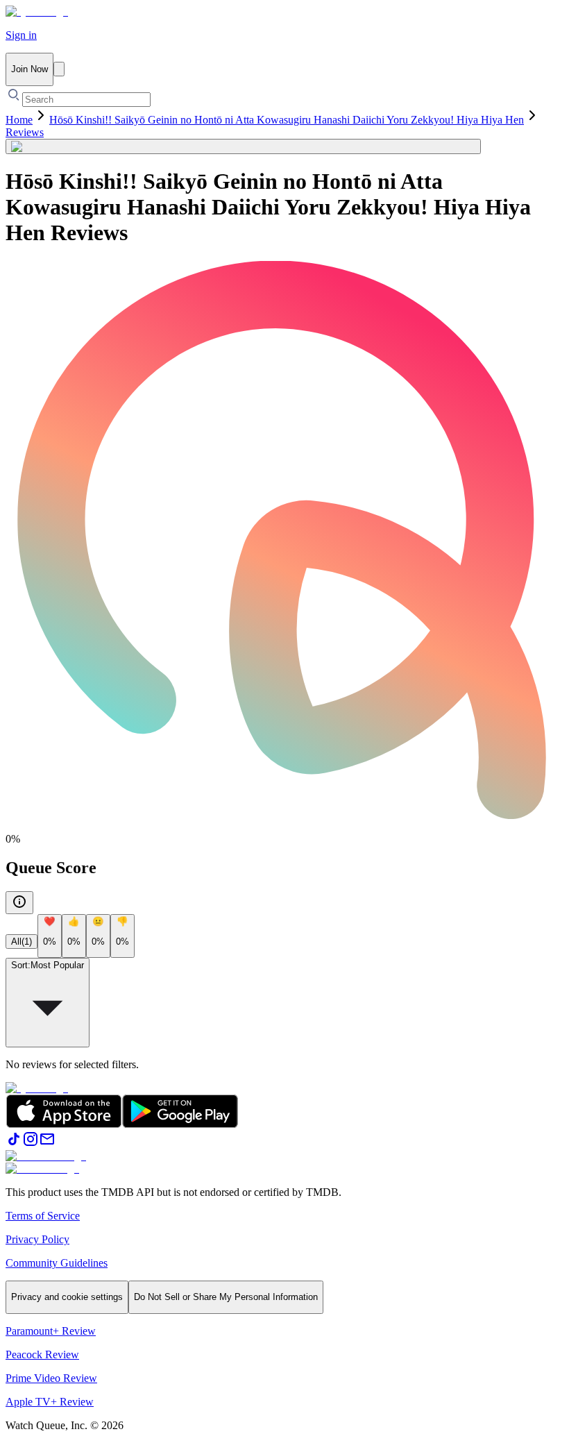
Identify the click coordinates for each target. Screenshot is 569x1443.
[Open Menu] (59, 69)
